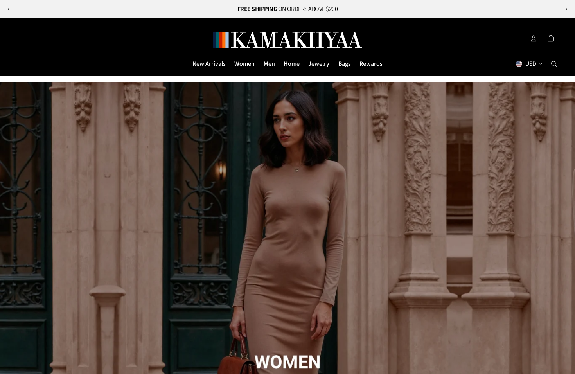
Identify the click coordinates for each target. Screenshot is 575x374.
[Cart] (550, 38)
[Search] (553, 63)
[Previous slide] (8, 9)
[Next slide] (566, 9)
